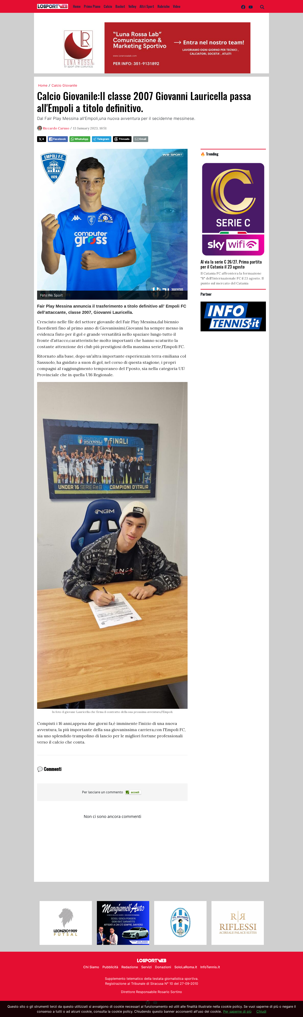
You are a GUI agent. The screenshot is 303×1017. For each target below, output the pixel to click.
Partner (206, 294)
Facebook (59, 139)
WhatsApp (81, 139)
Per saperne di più (237, 1011)
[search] (262, 6)
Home (77, 6)
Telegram (103, 139)
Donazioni (163, 967)
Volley (132, 6)
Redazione (129, 967)
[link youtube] (250, 6)
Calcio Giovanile (64, 85)
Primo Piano (92, 6)
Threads (124, 139)
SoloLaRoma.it (185, 967)
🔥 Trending (209, 153)
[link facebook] (243, 6)
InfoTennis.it (210, 967)
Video (176, 6)
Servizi (146, 967)
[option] (65, 923)
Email (142, 139)
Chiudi (261, 1011)
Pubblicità (110, 967)
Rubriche (163, 6)
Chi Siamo (91, 967)
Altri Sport (147, 6)
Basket (120, 6)
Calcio (108, 6)
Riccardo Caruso (56, 128)
